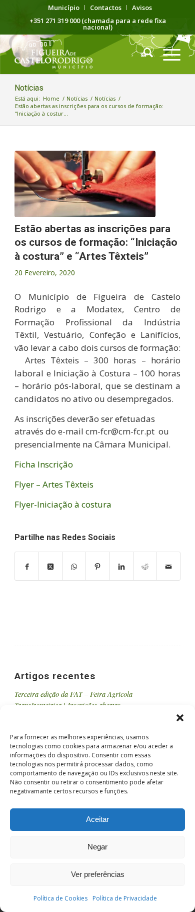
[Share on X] (50, 566)
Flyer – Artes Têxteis (54, 484)
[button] (180, 718)
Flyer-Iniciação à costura (63, 504)
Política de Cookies (61, 898)
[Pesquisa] (143, 54)
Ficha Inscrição (43, 464)
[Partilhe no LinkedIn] (121, 566)
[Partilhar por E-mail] (168, 566)
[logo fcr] (80, 54)
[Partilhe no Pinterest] (97, 566)
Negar (98, 846)
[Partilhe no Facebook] (26, 566)
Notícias (29, 88)
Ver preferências (97, 874)
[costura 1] (85, 184)
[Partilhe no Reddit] (145, 566)
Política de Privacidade (124, 898)
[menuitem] (64, 7)
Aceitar (97, 819)
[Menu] (166, 54)
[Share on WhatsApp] (74, 566)
